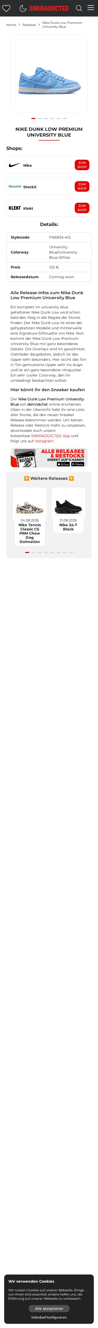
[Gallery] (49, 76)
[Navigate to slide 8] (71, 552)
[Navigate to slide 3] (46, 118)
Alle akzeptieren (49, 1308)
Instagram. (44, 441)
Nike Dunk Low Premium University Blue (62, 25)
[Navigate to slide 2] (40, 118)
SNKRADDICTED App (50, 435)
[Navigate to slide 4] (52, 118)
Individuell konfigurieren (49, 1317)
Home (11, 25)
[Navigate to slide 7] (65, 552)
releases (29, 25)
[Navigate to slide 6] (65, 118)
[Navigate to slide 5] (58, 118)
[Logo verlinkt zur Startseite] (49, 8)
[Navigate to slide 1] (33, 118)
